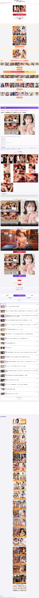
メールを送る (1, 597)
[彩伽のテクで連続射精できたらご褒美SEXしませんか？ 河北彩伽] (19, 280)
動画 (19, 18)
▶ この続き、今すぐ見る (19, 14)
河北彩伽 (4, 139)
